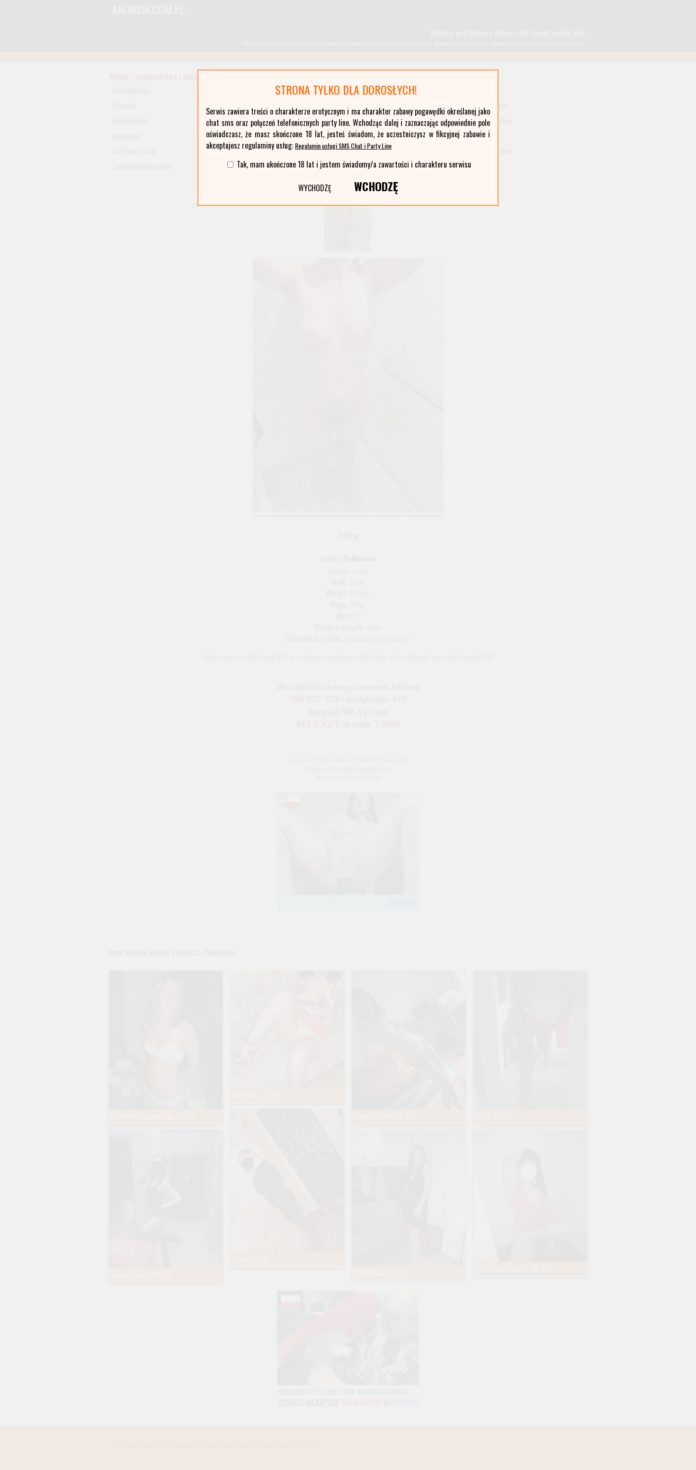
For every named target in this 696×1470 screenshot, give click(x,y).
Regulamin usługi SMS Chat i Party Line (343, 146)
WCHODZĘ (376, 186)
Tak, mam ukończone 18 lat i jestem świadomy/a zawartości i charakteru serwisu (354, 164)
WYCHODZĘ (314, 188)
